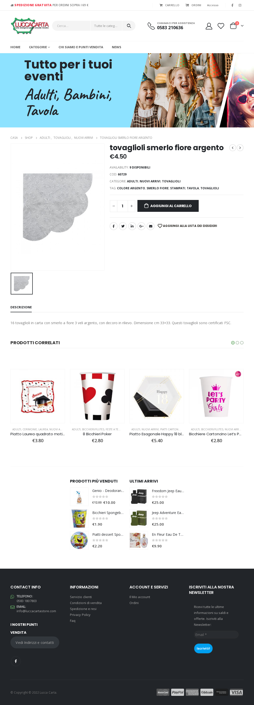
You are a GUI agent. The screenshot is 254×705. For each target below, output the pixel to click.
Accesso (213, 5)
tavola (193, 188)
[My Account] (208, 26)
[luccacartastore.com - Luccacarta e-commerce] (29, 25)
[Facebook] (232, 5)
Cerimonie (30, 429)
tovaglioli (171, 181)
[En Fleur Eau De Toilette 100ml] (138, 540)
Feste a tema (114, 429)
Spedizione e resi (83, 609)
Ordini (134, 603)
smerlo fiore (158, 188)
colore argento (131, 188)
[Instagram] (240, 5)
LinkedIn (132, 226)
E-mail (151, 226)
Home (15, 47)
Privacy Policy (80, 614)
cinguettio (123, 226)
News (116, 47)
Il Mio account (139, 597)
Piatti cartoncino (172, 429)
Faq (72, 620)
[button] (233, 343)
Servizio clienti (81, 597)
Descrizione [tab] (21, 307)
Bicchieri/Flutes (93, 429)
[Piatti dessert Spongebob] (79, 540)
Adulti (132, 181)
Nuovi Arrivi (150, 181)
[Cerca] (128, 26)
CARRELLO (172, 5)
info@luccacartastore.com (36, 611)
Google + (141, 226)
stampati (177, 188)
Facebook (114, 226)
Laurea (43, 429)
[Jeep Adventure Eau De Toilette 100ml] (138, 518)
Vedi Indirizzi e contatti (35, 642)
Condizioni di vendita (86, 603)
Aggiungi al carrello (171, 205)
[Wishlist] (221, 26)
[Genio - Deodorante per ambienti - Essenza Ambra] (79, 496)
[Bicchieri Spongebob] (79, 518)
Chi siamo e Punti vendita (81, 47)
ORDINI (196, 5)
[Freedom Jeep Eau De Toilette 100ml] (138, 496)
